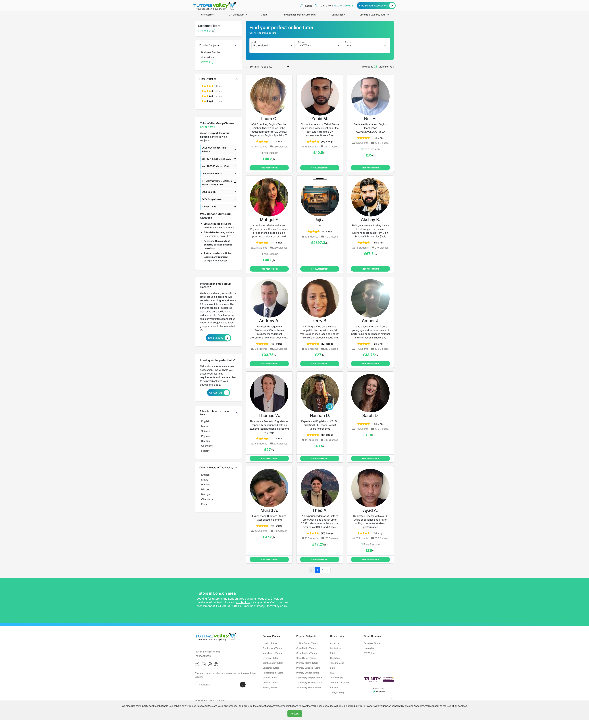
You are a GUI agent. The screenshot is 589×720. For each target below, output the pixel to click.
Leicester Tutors (271, 667)
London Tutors (270, 643)
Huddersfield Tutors (273, 672)
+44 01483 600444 (228, 606)
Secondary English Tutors (309, 677)
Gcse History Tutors (306, 658)
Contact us (335, 648)
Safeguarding (337, 692)
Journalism (369, 648)
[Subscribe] (243, 684)
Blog (332, 667)
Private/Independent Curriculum (299, 14)
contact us (243, 602)
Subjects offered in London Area (214, 413)
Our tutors (335, 658)
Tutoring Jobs (337, 663)
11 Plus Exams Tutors (307, 643)
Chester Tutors (270, 682)
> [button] (328, 570)
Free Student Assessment (373, 5)
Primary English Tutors (307, 672)
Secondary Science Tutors (309, 682)
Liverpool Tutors (271, 658)
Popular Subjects (209, 45)
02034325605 (203, 656)
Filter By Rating (207, 78)
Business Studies (373, 643)
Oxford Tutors (270, 677)
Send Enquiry (215, 337)
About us (334, 643)
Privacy (334, 687)
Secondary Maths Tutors (308, 687)
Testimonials (336, 677)
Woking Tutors (270, 687)
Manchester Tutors (272, 653)
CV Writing (205, 31)
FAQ (332, 672)
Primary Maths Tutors (307, 663)
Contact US (215, 392)
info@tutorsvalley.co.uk (272, 606)
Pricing (333, 653)
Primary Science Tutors (308, 667)
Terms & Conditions (340, 682)
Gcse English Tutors (306, 653)
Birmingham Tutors (272, 648)
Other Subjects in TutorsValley (216, 467)
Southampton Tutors (273, 663)
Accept (295, 713)
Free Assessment (269, 167)
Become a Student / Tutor (373, 14)
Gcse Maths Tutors (306, 648)
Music (263, 14)
